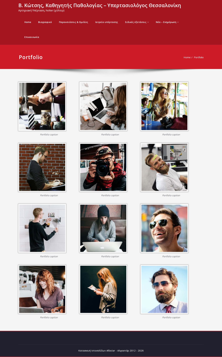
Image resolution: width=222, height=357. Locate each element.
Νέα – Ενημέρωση (166, 22)
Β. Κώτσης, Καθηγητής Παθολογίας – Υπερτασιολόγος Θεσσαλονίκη (99, 5)
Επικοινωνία (31, 37)
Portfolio (199, 57)
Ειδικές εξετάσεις (135, 22)
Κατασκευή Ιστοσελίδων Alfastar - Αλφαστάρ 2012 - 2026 (111, 350)
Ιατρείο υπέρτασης (106, 22)
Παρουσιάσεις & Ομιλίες (73, 22)
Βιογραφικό (45, 22)
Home (27, 22)
